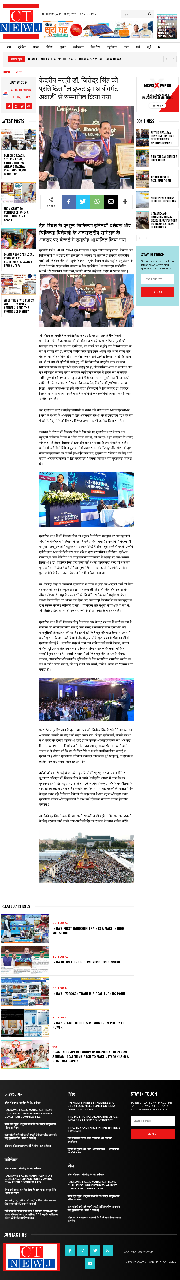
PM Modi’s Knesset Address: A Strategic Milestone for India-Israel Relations (92, 1106)
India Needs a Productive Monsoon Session (86, 961)
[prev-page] (139, 238)
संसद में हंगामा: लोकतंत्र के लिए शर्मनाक (23, 1102)
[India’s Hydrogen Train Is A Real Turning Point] (25, 991)
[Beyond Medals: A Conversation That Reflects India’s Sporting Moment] (142, 138)
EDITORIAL (60, 923)
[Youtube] (29, 106)
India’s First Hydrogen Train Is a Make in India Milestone (88, 930)
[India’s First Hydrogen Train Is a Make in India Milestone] (25, 928)
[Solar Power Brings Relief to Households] (142, 199)
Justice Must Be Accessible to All (161, 178)
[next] (174, 59)
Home (7, 72)
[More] (125, 202)
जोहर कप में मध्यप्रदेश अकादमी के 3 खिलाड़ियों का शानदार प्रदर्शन (94, 1219)
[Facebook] (9, 106)
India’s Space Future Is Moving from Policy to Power (88, 1025)
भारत (19, 72)
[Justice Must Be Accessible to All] (142, 179)
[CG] (98, 29)
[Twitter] (22, 106)
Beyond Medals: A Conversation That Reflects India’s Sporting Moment (162, 138)
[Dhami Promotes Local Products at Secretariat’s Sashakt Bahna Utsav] (18, 238)
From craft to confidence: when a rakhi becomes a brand (16, 214)
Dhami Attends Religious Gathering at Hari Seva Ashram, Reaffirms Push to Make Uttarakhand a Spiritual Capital (90, 1056)
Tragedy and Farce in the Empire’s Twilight (94, 1129)
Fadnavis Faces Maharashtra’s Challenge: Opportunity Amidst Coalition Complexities (29, 1113)
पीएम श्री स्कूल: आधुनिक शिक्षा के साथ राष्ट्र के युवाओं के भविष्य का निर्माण (30, 1191)
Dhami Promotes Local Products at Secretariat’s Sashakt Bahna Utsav (74, 59)
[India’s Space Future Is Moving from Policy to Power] (25, 1023)
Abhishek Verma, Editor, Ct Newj (21, 93)
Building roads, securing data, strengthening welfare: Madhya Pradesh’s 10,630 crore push (15, 164)
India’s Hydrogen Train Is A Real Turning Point (89, 993)
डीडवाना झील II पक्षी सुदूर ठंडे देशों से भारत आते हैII (28, 1145)
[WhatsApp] (97, 202)
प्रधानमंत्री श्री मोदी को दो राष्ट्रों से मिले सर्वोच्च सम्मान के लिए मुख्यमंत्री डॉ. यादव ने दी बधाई (31, 1136)
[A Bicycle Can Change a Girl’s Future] (142, 158)
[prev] (166, 59)
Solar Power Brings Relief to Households (163, 199)
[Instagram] (16, 106)
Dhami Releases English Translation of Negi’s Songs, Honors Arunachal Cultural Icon (166, 27)
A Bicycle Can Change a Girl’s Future (164, 158)
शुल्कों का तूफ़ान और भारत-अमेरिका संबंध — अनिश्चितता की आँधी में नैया (93, 1150)
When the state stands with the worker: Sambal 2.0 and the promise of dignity (19, 305)
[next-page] (147, 238)
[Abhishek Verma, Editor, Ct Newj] (6, 93)
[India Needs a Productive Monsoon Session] (25, 960)
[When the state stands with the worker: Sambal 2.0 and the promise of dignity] (18, 284)
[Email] (111, 202)
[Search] (150, 14)
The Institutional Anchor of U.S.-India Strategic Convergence (94, 1118)
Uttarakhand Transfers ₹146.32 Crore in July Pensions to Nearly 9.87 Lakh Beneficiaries (164, 220)
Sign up (157, 292)
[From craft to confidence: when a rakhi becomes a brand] (18, 192)
